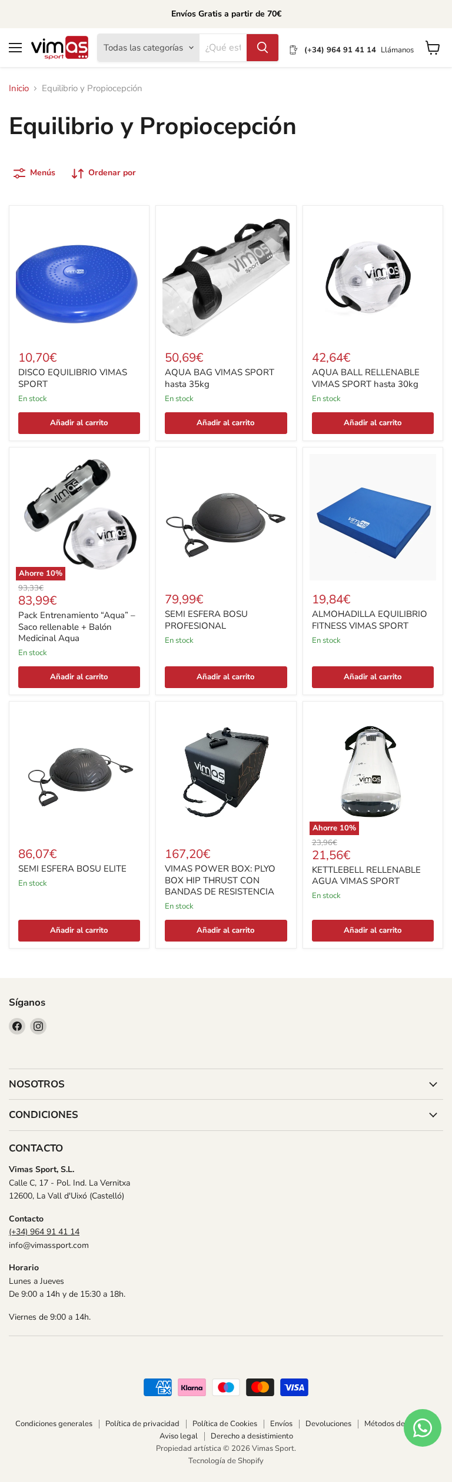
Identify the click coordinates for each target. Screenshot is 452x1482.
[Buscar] (262, 47)
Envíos (281, 1423)
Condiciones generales (53, 1423)
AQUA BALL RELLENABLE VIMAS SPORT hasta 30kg (366, 378)
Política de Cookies (224, 1423)
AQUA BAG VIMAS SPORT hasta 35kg (219, 378)
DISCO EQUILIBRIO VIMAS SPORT (72, 378)
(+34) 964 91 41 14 (44, 1231)
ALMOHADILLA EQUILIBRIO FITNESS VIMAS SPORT (369, 620)
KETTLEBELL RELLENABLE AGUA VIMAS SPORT (366, 875)
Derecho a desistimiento (252, 1436)
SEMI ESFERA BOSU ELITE (72, 868)
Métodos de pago (394, 1423)
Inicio (19, 89)
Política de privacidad (142, 1423)
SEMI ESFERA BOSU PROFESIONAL (206, 620)
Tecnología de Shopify (226, 1461)
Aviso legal (178, 1436)
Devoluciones (328, 1423)
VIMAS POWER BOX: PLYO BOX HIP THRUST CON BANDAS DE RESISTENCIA (220, 880)
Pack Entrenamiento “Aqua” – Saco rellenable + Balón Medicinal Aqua (76, 626)
